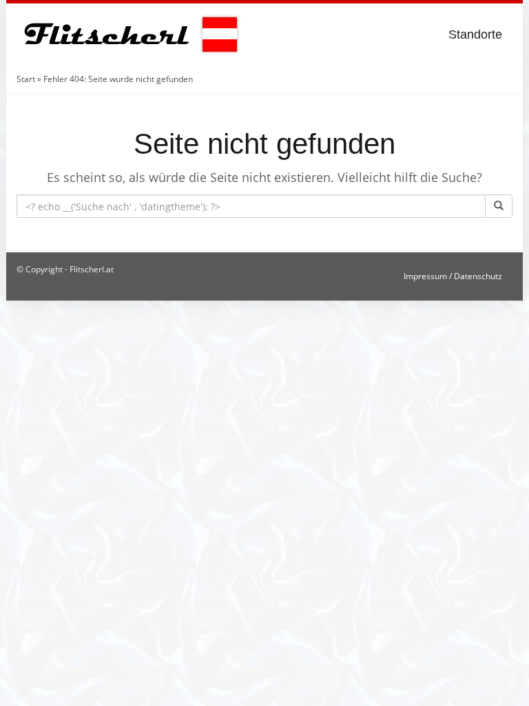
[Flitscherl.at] (128, 34)
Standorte (475, 34)
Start (26, 79)
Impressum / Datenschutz (453, 276)
